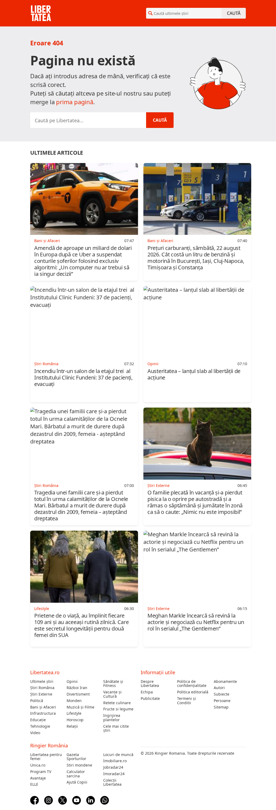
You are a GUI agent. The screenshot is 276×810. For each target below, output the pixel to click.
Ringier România (49, 745)
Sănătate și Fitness (113, 683)
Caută (233, 13)
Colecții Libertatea (112, 782)
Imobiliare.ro (115, 761)
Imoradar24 (114, 774)
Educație (38, 720)
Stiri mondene (79, 765)
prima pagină (74, 102)
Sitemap (221, 707)
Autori (219, 688)
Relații (72, 726)
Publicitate (150, 698)
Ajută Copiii (77, 782)
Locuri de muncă (118, 755)
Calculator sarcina (76, 774)
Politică (36, 701)
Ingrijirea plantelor (111, 717)
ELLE (34, 784)
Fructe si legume (118, 709)
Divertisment (78, 694)
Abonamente (225, 681)
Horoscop (75, 720)
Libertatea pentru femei (46, 757)
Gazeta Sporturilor (76, 757)
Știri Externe (41, 694)
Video (35, 733)
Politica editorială (192, 692)
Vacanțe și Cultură (112, 694)
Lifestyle (74, 713)
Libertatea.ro (45, 672)
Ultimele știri (41, 681)
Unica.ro (37, 765)
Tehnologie (40, 726)
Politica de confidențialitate (191, 683)
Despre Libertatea (150, 683)
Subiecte (221, 694)
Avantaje (38, 778)
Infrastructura (43, 713)
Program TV (40, 772)
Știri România (42, 688)
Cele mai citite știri (116, 728)
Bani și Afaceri (43, 707)
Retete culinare (117, 703)
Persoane (222, 701)
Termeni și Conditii (186, 700)
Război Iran (77, 688)
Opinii (72, 681)
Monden (74, 701)
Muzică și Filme (80, 707)
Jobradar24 (113, 767)
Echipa (147, 692)
